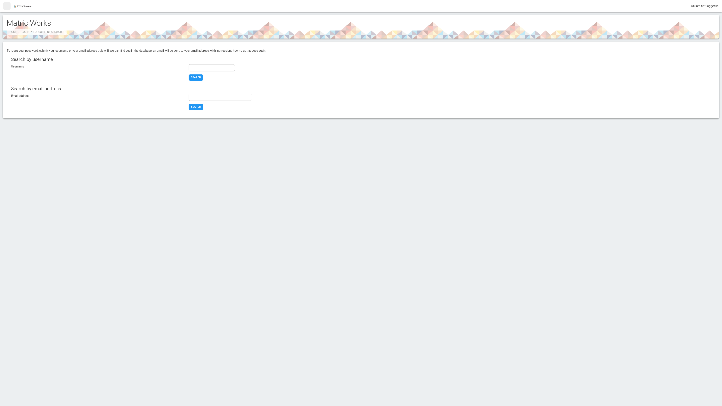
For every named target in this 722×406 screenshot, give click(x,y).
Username (17, 66)
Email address (20, 96)
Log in (25, 31)
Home (13, 31)
